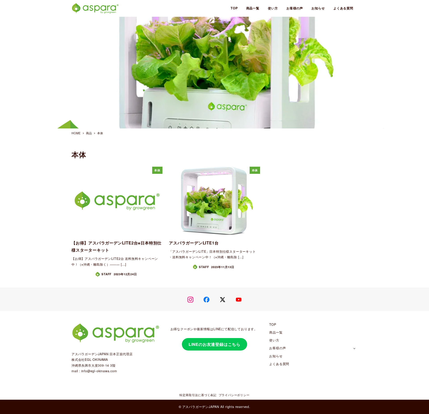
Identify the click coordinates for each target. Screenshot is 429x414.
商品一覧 (275, 332)
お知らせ (275, 356)
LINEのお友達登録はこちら (214, 344)
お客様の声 (277, 348)
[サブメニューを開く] (354, 348)
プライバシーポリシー (234, 395)
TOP (272, 324)
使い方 (274, 340)
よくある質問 (279, 363)
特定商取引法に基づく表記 (198, 395)
